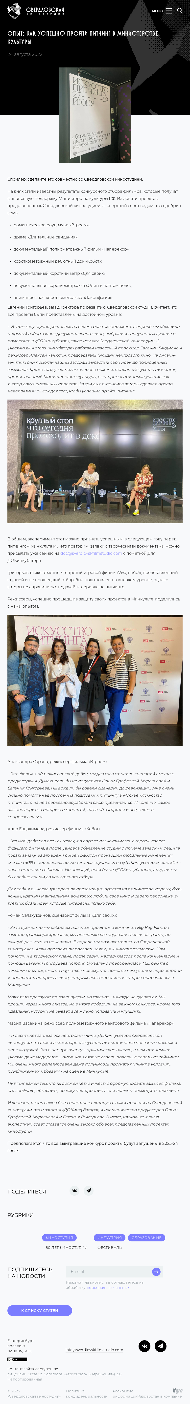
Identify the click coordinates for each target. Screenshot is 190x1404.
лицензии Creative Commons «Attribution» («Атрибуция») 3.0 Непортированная (64, 1377)
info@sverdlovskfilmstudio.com (94, 1350)
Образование (147, 1237)
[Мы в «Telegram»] (160, 1346)
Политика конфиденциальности (87, 1394)
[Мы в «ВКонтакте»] (144, 1346)
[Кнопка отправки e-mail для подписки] (156, 1272)
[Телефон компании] (66, 1343)
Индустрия (109, 1237)
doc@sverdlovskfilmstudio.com (91, 553)
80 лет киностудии (67, 1247)
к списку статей (39, 1310)
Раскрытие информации (125, 1394)
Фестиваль (109, 1247)
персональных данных (108, 1287)
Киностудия (59, 1237)
